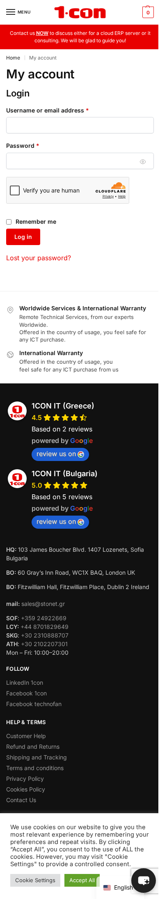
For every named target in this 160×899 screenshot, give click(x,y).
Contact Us (21, 799)
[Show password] (143, 162)
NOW (42, 33)
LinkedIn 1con (24, 682)
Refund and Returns (32, 746)
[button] (147, 12)
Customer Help (26, 735)
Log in (23, 236)
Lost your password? (38, 258)
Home (13, 58)
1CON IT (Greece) (63, 405)
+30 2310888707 (45, 635)
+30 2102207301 (44, 643)
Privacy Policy (25, 778)
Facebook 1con (26, 693)
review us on (56, 454)
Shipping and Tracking (36, 757)
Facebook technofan (34, 703)
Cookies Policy (25, 789)
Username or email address (60, 110)
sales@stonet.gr (43, 603)
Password (35, 145)
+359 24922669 (43, 618)
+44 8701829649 (45, 626)
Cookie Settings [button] (35, 880)
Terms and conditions (35, 767)
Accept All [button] (82, 880)
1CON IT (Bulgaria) (65, 473)
